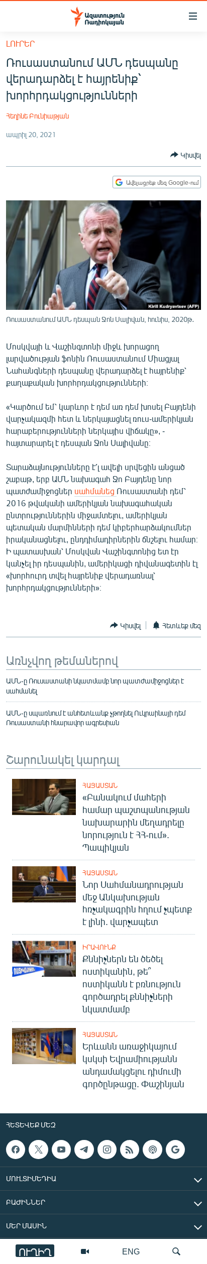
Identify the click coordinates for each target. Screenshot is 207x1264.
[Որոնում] (176, 1251)
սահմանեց (95, 491)
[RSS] (129, 1149)
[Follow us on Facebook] (15, 1149)
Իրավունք (99, 947)
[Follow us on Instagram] (107, 1149)
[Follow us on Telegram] (83, 1149)
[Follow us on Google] (175, 1149)
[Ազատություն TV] (85, 1251)
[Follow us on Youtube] (61, 1149)
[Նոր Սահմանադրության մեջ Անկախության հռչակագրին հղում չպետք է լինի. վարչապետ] (44, 884)
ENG (131, 1251)
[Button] (185, 155)
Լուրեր (20, 43)
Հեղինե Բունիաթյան (37, 115)
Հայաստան (100, 785)
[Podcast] (152, 1149)
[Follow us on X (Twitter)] (38, 1149)
